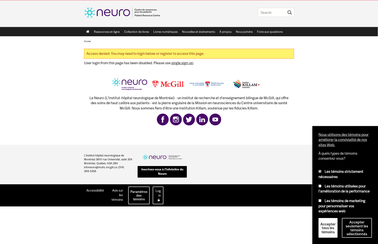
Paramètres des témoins (138, 195)
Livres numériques (165, 31)
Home (88, 31)
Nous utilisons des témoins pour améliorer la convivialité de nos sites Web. (343, 140)
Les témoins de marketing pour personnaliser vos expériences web (341, 206)
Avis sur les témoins (117, 195)
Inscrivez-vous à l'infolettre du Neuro (162, 171)
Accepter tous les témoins (328, 228)
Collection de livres (136, 31)
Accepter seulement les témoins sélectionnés (357, 228)
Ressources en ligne (107, 31)
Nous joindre (244, 31)
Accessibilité (95, 190)
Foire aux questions (270, 31)
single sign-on (182, 63)
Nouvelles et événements (198, 31)
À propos (225, 31)
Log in (158, 193)
